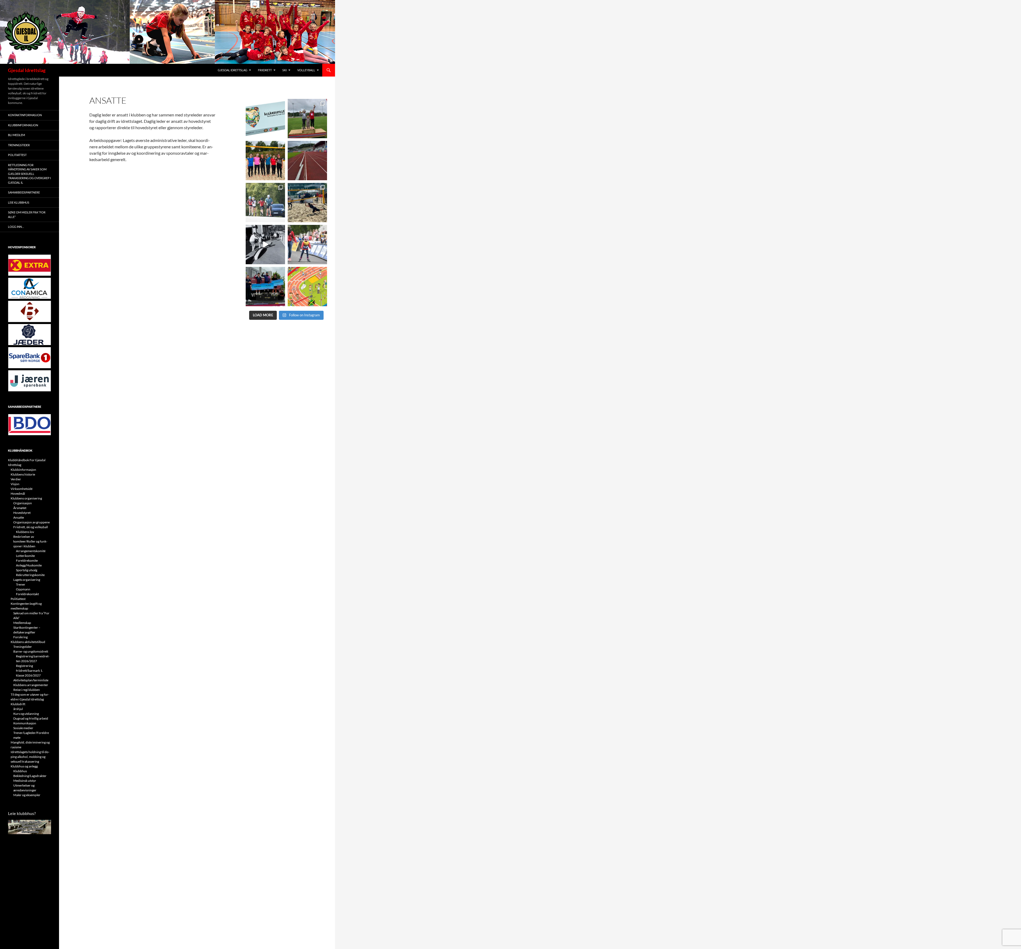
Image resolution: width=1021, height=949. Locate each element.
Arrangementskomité (30, 551)
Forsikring (20, 637)
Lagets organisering (26, 580)
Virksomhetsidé (21, 489)
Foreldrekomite (27, 560)
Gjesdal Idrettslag (26, 70)
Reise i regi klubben (26, 690)
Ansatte (18, 517)
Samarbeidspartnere (24, 192)
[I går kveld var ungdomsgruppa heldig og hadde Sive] (265, 202)
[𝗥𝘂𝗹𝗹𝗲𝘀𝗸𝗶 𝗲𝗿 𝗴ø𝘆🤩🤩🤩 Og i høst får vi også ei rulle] (265, 244)
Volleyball (306, 70)
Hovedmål (18, 494)
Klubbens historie (23, 474)
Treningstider (19, 145)
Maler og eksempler (26, 795)
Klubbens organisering (26, 498)
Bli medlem (16, 135)
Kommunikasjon (24, 723)
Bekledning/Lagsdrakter (30, 776)
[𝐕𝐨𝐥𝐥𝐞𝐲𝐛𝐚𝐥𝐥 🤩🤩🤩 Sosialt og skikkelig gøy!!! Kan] (307, 202)
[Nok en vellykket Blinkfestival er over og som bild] (307, 244)
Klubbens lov (25, 532)
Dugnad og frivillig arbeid (30, 718)
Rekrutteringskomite (30, 575)
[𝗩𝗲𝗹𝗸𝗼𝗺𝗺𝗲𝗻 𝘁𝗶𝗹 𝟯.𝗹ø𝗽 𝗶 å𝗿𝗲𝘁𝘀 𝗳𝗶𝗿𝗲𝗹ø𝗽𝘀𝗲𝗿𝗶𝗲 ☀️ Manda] (307, 118)
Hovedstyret (22, 513)
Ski (284, 70)
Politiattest (17, 155)
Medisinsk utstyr (24, 781)
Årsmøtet (19, 508)
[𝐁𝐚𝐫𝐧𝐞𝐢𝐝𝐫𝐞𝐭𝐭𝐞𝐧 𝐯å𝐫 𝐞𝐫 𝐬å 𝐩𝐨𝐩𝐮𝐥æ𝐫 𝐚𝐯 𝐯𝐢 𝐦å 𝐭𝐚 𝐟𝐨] (307, 286)
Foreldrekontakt (27, 594)
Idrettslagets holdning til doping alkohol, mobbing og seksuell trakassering (30, 756)
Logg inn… (16, 226)
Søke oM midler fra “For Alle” (26, 215)
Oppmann (23, 589)
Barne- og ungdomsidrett (30, 651)
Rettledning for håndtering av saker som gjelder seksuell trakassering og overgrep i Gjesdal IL (29, 173)
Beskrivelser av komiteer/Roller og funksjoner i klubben (30, 541)
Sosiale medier (23, 728)
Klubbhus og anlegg (24, 766)
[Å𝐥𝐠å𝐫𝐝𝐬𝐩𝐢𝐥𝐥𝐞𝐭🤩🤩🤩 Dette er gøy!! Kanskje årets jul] (265, 118)
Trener (20, 584)
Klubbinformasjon (23, 125)
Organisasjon (22, 503)
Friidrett (265, 70)
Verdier (16, 479)
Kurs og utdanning (26, 714)
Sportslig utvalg (26, 570)
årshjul (18, 709)
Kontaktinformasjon (25, 115)
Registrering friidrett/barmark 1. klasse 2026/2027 (29, 670)
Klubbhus (20, 771)
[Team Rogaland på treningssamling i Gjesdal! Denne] (265, 160)
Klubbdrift (18, 704)
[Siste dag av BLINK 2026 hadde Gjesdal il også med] (265, 286)
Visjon (15, 484)
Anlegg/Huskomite (29, 565)
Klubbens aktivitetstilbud (28, 642)
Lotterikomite (25, 556)
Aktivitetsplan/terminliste (30, 680)
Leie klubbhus (18, 202)
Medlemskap (22, 623)
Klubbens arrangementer (30, 685)
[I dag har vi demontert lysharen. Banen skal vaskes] (307, 160)
